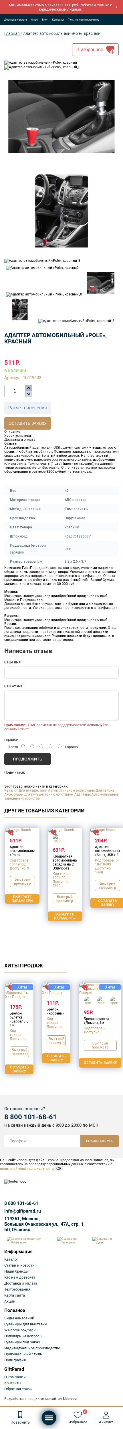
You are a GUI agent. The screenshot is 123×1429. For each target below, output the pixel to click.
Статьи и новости (19, 1265)
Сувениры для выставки (25, 1324)
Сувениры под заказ (22, 1342)
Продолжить (27, 759)
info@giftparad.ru (22, 1211)
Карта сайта (14, 1295)
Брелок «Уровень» (55, 1011)
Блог (45, 19)
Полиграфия (15, 1360)
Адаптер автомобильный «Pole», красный (61, 33)
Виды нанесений (19, 1318)
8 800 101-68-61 (30, 1117)
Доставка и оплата (15, 19)
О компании (15, 1377)
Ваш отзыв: (13, 686)
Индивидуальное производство (32, 1348)
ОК (58, 1168)
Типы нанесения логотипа (83, 19)
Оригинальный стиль (23, 1354)
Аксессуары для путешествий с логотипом (39, 794)
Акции (9, 1301)
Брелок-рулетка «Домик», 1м (96, 1021)
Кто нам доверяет (19, 1277)
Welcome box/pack (20, 1330)
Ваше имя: (12, 662)
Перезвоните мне (99, 1140)
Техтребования (17, 1289)
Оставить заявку (28, 423)
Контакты (58, 19)
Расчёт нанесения (27, 407)
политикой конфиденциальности (27, 1169)
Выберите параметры (22, 899)
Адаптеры (82, 794)
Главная (12, 33)
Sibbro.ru (70, 1399)
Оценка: (11, 740)
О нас (34, 19)
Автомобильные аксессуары (71, 790)
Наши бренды (16, 1271)
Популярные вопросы (23, 1336)
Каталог (11, 790)
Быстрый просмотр (22, 881)
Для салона (105, 790)
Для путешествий (33, 790)
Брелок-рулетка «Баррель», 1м (19, 1019)
